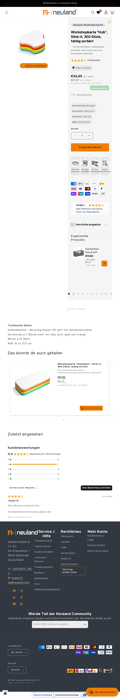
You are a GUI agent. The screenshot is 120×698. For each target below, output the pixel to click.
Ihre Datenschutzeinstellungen (67, 695)
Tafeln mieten (42, 546)
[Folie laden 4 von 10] (83, 294)
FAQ (37, 584)
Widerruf (66, 559)
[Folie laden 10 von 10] (111, 294)
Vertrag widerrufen (69, 570)
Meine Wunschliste (98, 551)
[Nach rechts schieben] (105, 293)
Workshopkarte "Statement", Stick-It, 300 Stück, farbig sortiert (79, 365)
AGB (63, 548)
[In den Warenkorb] (104, 263)
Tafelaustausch (43, 541)
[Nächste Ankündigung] (113, 3)
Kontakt (65, 542)
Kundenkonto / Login (96, 538)
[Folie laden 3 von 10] (78, 294)
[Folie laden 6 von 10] (92, 294)
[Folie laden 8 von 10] (101, 294)
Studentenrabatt (44, 552)
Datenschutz (68, 553)
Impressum (67, 536)
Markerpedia (41, 578)
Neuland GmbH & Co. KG (28, 680)
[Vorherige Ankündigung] (6, 3)
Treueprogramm (43, 567)
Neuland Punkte (96, 545)
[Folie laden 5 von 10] (87, 294)
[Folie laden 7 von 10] (97, 294)
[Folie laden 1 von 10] (69, 294)
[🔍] (34, 43)
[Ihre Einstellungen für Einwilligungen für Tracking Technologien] (5, 692)
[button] (6, 12)
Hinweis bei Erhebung (43, 695)
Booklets (39, 573)
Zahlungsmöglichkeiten (47, 590)
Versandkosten (84, 94)
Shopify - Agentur (13, 682)
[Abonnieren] (84, 624)
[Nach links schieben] (56, 419)
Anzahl (74, 129)
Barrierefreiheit (69, 564)
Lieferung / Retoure (40, 560)
